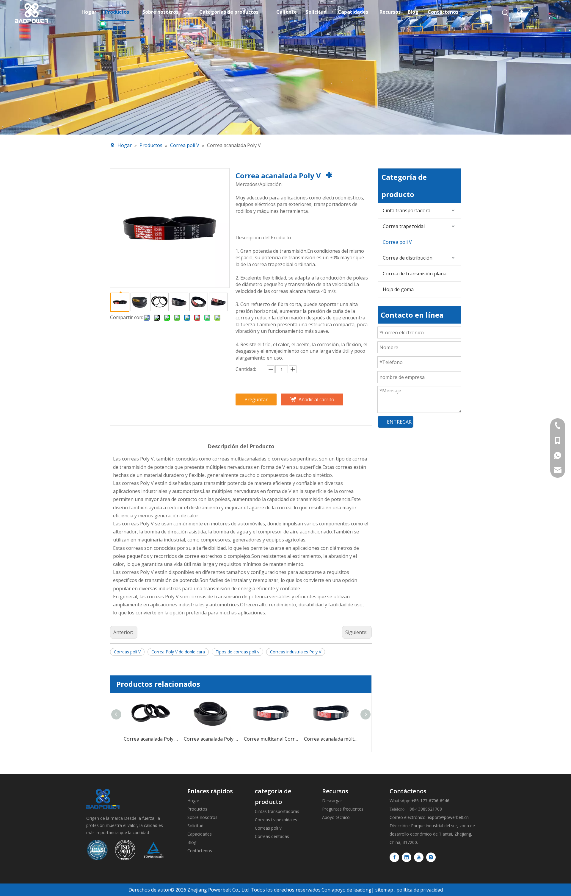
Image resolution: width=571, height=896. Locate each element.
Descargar (332, 800)
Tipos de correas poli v (237, 652)
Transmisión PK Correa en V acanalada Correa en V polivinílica (342, 739)
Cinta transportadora (406, 210)
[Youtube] (418, 857)
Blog (191, 842)
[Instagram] (431, 857)
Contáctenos (199, 850)
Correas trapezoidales (276, 819)
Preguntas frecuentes (342, 809)
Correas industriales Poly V (295, 652)
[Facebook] (394, 857)
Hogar (193, 800)
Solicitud (195, 825)
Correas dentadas (272, 836)
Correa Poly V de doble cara (178, 652)
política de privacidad (419, 889)
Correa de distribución (407, 258)
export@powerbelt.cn (448, 817)
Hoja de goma (398, 289)
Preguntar (256, 399)
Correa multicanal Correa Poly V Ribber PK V (221, 739)
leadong (362, 889)
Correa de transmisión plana (414, 273)
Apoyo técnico (336, 817)
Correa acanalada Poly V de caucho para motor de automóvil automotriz (161, 739)
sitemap (384, 889)
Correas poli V (127, 652)
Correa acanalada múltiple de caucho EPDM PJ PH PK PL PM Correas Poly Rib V (282, 739)
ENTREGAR (399, 422)
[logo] (103, 799)
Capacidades (199, 834)
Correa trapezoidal (404, 226)
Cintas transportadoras (277, 811)
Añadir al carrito (316, 399)
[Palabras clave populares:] (505, 12)
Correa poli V (397, 242)
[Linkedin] (406, 857)
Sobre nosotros (202, 817)
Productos (197, 809)
